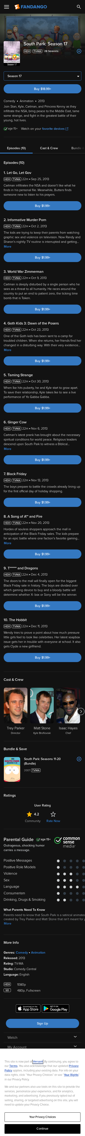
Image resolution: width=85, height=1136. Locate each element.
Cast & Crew (49, 148)
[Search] (79, 6)
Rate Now (53, 821)
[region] (42, 1092)
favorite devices (53, 129)
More (7, 247)
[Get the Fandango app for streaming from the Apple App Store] (28, 1009)
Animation (38, 953)
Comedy (22, 953)
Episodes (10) (16, 148)
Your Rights (71, 1075)
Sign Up (42, 1023)
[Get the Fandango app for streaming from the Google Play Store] (55, 1009)
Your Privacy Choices (42, 1117)
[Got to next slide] (81, 711)
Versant (38, 1061)
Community (33, 821)
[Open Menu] (6, 7)
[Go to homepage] (31, 6)
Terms (13, 1066)
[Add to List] (79, 51)
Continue (42, 1129)
